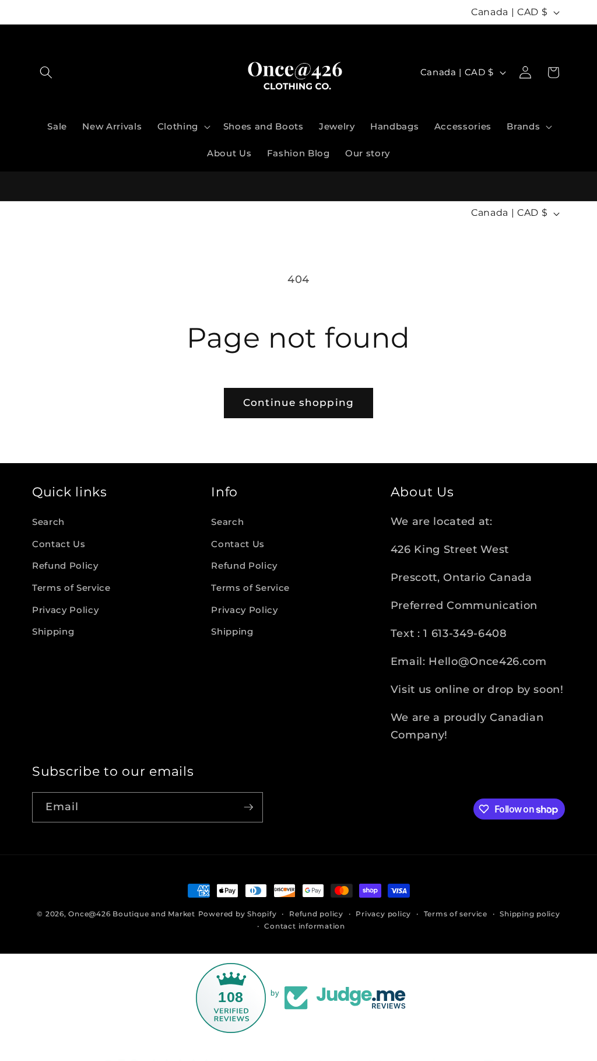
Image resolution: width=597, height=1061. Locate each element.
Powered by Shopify (237, 913)
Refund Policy (65, 565)
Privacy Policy (65, 609)
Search (48, 521)
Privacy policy (383, 913)
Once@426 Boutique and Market (131, 913)
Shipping (53, 631)
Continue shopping (298, 402)
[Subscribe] (248, 807)
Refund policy (316, 913)
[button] (46, 72)
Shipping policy (530, 913)
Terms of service (455, 913)
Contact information (304, 926)
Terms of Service (71, 587)
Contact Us (59, 543)
